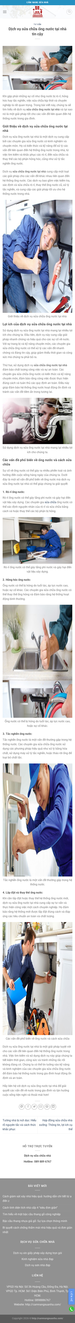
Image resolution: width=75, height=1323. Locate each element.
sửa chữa (50, 502)
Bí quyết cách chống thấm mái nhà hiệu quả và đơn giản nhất (37, 1230)
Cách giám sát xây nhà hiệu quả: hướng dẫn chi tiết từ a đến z (37, 1199)
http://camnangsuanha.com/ (43, 1304)
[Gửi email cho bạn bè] (41, 1107)
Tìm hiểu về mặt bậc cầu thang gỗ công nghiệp (32, 1214)
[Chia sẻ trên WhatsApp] (22, 1107)
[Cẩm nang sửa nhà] (37, 11)
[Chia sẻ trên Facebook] (28, 1107)
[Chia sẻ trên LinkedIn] (53, 1107)
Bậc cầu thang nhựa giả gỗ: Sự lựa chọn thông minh (35, 1221)
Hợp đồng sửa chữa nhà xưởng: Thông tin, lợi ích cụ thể (55, 1125)
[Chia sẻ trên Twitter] (34, 1107)
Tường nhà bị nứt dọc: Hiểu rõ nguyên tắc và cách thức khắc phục (19, 1125)
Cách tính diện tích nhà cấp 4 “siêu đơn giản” (30, 1207)
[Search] (69, 12)
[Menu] (5, 11)
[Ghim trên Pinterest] (47, 1107)
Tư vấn (37, 24)
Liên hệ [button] (71, 1296)
